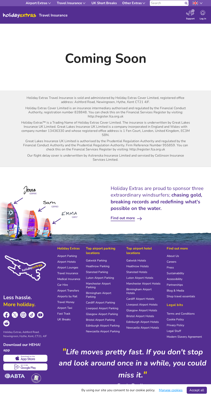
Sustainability (175, 273)
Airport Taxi (64, 308)
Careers (171, 262)
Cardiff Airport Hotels (140, 299)
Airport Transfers (68, 291)
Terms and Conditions (181, 314)
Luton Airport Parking (100, 278)
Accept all (196, 390)
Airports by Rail (67, 296)
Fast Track (63, 314)
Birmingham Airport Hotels (139, 291)
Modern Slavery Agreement (184, 337)
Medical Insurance (68, 279)
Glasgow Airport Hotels (141, 310)
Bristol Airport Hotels (140, 316)
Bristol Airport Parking (100, 320)
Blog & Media (175, 291)
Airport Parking (67, 256)
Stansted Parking (97, 272)
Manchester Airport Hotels (143, 284)
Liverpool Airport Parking (102, 308)
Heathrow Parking (97, 266)
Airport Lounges (67, 267)
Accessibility (174, 279)
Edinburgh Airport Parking (103, 326)
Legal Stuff (174, 331)
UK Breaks (64, 319)
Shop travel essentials (181, 296)
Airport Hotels (66, 262)
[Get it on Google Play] (25, 366)
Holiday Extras (19, 15)
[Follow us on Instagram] (23, 315)
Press (170, 267)
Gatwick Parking (96, 260)
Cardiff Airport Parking (100, 302)
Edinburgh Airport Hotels (142, 322)
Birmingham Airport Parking (98, 295)
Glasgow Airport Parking (102, 314)
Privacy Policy (175, 325)
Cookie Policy (175, 319)
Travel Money (65, 302)
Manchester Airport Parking (98, 285)
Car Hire (62, 285)
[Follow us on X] (15, 315)
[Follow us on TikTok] (32, 315)
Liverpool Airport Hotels (142, 305)
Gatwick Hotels (136, 260)
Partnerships (175, 285)
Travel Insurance (67, 273)
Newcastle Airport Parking (103, 331)
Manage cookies (171, 390)
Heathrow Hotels (137, 266)
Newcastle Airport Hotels (142, 328)
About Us (173, 256)
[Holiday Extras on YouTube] (40, 315)
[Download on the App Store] (25, 358)
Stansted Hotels (136, 272)
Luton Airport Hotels (139, 278)
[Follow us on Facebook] (6, 315)
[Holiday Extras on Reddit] (6, 323)
